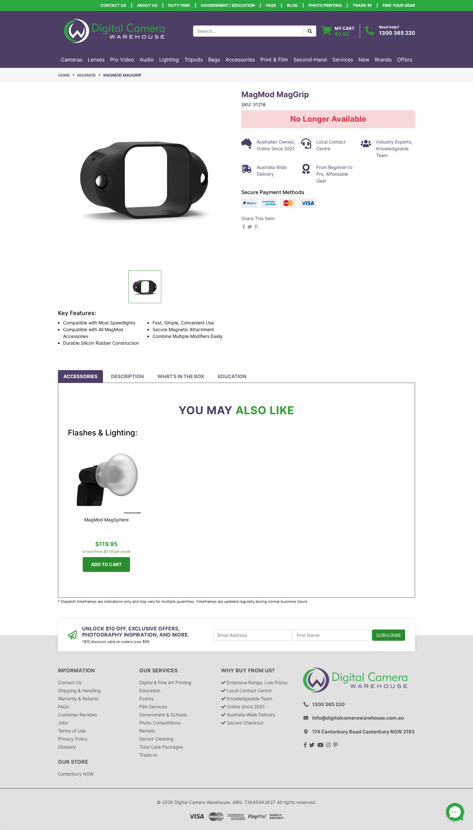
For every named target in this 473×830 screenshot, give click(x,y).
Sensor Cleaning (156, 738)
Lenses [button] (96, 59)
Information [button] (76, 670)
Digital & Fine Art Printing (165, 682)
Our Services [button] (158, 670)
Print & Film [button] (274, 59)
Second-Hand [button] (310, 59)
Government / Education (228, 5)
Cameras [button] (71, 59)
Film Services (153, 706)
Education (232, 376)
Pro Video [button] (122, 59)
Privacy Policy (73, 738)
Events (146, 698)
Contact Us (113, 5)
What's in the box (180, 376)
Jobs (63, 722)
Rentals (147, 730)
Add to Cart (106, 564)
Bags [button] (214, 59)
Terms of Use (72, 730)
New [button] (363, 59)
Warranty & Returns (78, 698)
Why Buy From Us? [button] (248, 670)
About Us (147, 5)
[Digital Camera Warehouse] (114, 30)
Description (127, 376)
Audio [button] (147, 59)
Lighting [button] (169, 59)
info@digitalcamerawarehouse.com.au (358, 718)
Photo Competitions (160, 722)
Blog (292, 5)
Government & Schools (163, 714)
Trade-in (148, 755)
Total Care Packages (161, 747)
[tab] (80, 376)
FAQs (271, 5)
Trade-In (362, 5)
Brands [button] (383, 59)
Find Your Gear (399, 5)
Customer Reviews (77, 714)
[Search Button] (309, 31)
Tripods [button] (193, 59)
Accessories (80, 376)
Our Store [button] (73, 762)
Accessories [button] (240, 59)
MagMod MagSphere (106, 519)
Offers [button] (404, 59)
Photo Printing (325, 5)
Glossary (67, 747)
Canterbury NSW (76, 774)
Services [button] (342, 59)
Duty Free (179, 5)
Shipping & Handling (79, 690)
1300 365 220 (397, 33)
